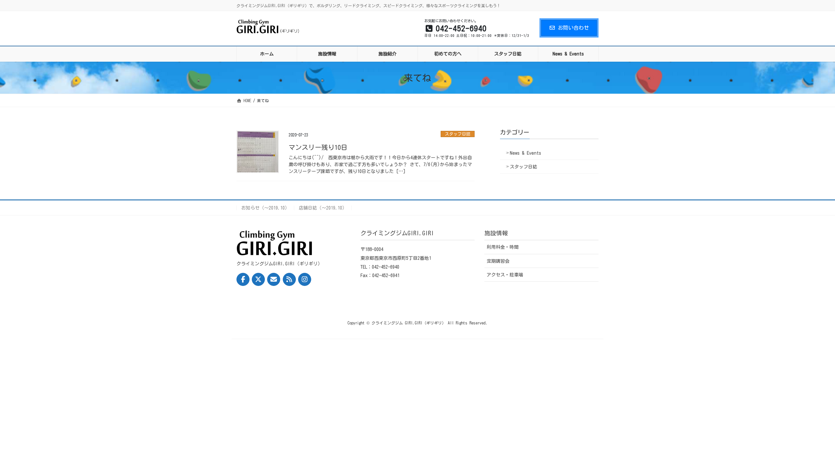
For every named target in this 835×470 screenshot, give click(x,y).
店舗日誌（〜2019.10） (323, 208)
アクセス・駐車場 (505, 275)
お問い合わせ (573, 27)
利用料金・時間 (503, 247)
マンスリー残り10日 (318, 147)
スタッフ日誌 (457, 134)
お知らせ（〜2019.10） (265, 208)
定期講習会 (498, 261)
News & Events (525, 153)
